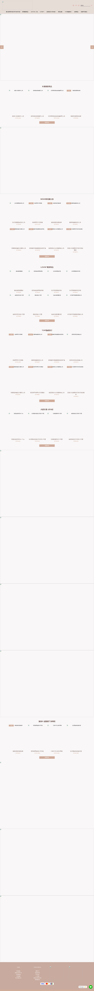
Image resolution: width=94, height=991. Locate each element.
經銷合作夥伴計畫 (37, 978)
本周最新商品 (25, 11)
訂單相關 (18, 976)
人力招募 (37, 976)
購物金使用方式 (18, 972)
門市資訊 (37, 974)
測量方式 (37, 971)
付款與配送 (18, 974)
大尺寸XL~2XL (34, 11)
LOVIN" (42, 11)
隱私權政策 (37, 979)
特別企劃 (60, 11)
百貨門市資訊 (84, 11)
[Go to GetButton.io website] (90, 989)
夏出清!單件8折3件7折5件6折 (13, 11)
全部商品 (76, 11)
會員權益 (18, 971)
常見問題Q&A (18, 978)
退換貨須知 (37, 972)
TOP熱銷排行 (68, 11)
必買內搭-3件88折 (51, 11)
